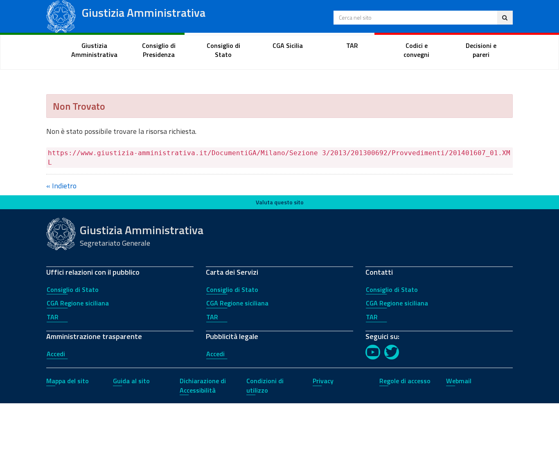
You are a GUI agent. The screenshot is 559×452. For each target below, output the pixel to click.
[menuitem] (94, 50)
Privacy (323, 381)
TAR (53, 317)
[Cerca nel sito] (505, 18)
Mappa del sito (67, 381)
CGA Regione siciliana (78, 303)
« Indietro (61, 185)
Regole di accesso (405, 381)
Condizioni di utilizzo (265, 385)
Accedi (56, 354)
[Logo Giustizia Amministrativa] (61, 15)
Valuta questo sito (280, 202)
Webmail (458, 381)
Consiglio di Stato (73, 289)
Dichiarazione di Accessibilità (203, 385)
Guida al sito (131, 381)
